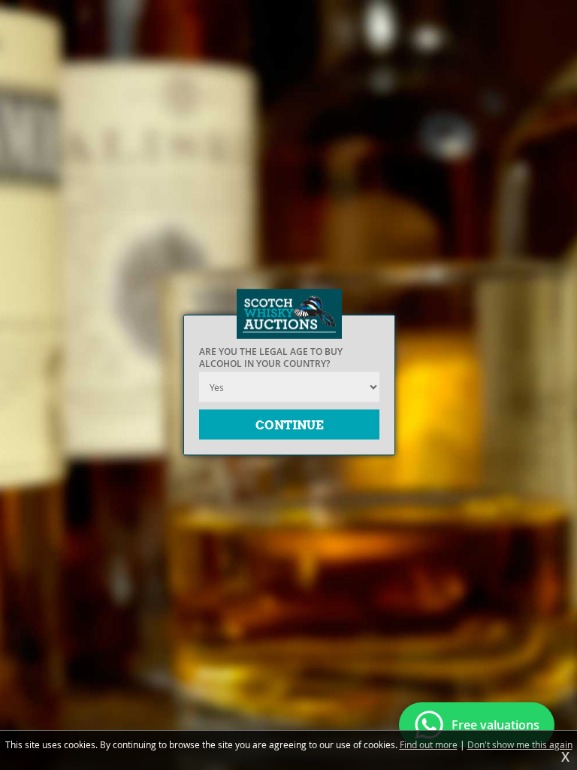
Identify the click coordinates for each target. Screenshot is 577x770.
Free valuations (495, 725)
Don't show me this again (519, 744)
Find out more (429, 744)
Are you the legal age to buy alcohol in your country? (271, 358)
